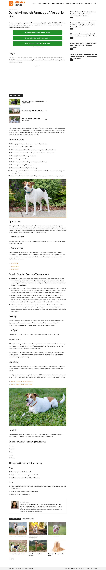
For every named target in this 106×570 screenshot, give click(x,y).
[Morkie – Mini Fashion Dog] (57, 528)
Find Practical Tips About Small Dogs (37, 43)
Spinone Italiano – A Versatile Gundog (22, 381)
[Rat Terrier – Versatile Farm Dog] (18, 546)
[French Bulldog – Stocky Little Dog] (18, 528)
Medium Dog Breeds (58, 3)
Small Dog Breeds (43, 3)
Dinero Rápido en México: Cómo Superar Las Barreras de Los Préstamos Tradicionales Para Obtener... (83, 14)
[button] (95, 3)
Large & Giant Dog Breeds (74, 3)
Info (34, 3)
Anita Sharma (24, 502)
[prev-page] (10, 559)
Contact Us (89, 568)
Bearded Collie (15, 266)
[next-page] (12, 559)
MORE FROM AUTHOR (28, 519)
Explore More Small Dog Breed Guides (37, 32)
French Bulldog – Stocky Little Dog (17, 536)
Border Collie (14, 269)
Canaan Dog (14, 263)
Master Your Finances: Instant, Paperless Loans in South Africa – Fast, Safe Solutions (83, 45)
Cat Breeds (88, 3)
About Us (67, 568)
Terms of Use (74, 568)
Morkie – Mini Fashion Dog (54, 536)
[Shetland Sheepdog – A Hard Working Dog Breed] (38, 528)
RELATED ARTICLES (15, 519)
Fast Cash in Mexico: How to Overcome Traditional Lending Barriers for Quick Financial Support (82, 25)
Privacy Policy (82, 568)
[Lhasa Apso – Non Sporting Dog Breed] (57, 546)
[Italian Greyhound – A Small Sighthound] (38, 546)
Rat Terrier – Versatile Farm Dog (17, 553)
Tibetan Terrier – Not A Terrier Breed (21, 384)
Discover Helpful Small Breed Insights (37, 38)
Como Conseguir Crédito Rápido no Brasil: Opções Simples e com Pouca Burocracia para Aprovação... (83, 56)
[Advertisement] (37, 78)
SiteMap (95, 568)
